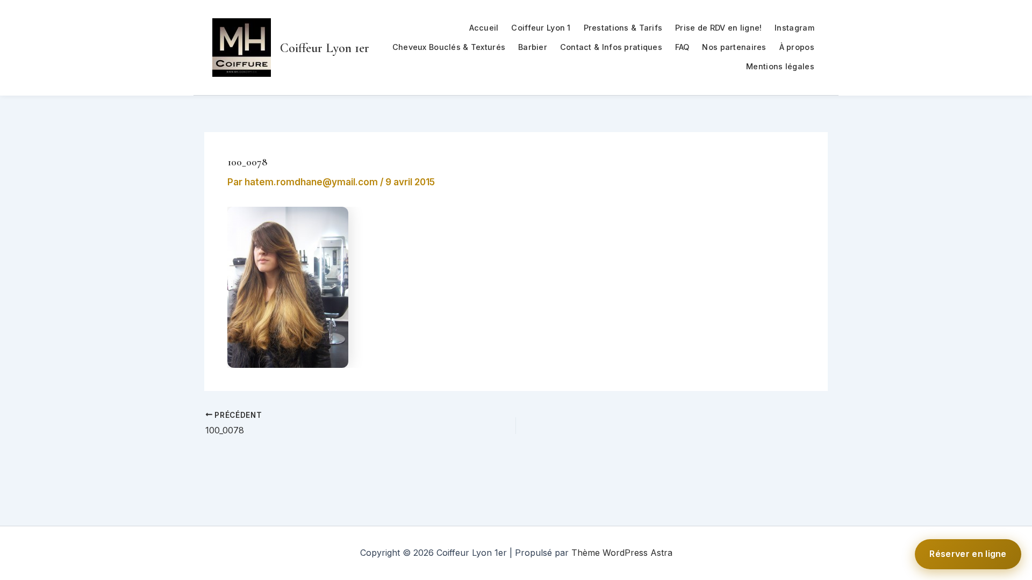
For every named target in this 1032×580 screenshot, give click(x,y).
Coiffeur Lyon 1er (324, 48)
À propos (796, 47)
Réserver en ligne (968, 553)
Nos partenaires (734, 47)
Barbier (532, 47)
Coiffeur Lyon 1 (540, 27)
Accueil (484, 27)
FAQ (682, 47)
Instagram (794, 27)
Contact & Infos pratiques (611, 47)
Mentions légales (780, 66)
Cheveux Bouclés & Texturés (449, 47)
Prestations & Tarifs (623, 27)
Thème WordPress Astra (621, 552)
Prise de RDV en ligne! (718, 27)
